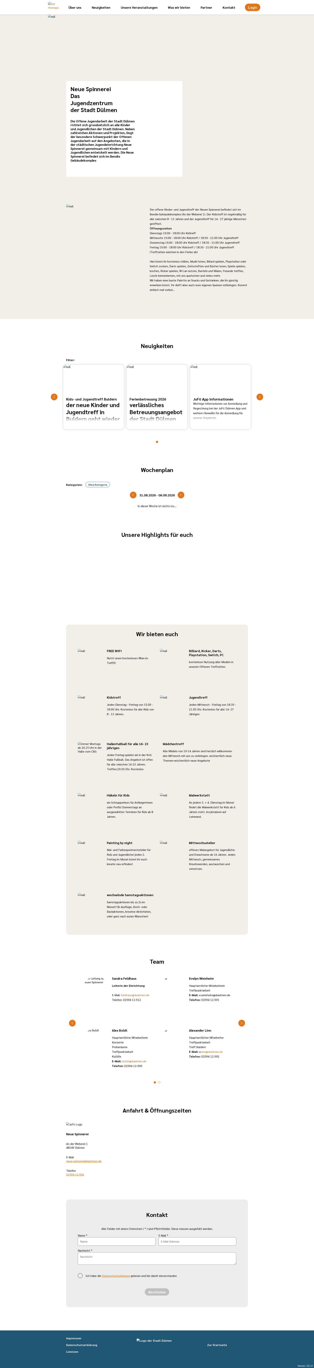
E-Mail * (163, 1235)
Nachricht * (85, 1250)
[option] (93, 397)
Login (252, 7)
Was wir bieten (179, 7)
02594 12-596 (75, 1174)
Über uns (75, 7)
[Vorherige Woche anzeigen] (133, 495)
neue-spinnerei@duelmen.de (84, 1161)
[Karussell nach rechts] (260, 397)
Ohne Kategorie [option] (97, 484)
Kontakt (229, 7)
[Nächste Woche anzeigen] (181, 495)
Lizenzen (72, 1351)
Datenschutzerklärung (116, 1276)
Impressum (73, 1338)
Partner (206, 7)
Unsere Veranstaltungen (139, 7)
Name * (82, 1235)
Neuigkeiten (101, 7)
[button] (53, 7)
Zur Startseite (217, 1345)
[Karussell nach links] (54, 397)
